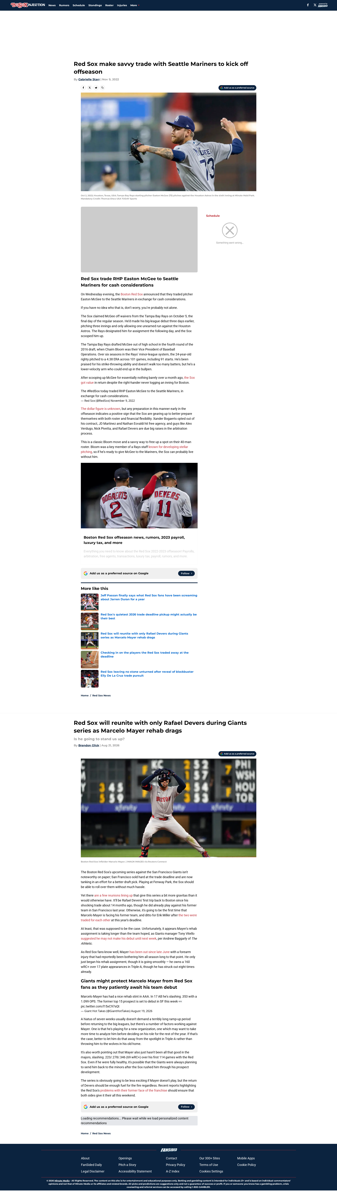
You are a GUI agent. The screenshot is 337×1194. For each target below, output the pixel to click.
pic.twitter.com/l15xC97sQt (100, 1006)
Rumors (64, 5)
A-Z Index (172, 1171)
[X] (315, 5)
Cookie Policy (246, 1165)
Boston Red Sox (132, 294)
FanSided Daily (91, 1165)
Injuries (122, 5)
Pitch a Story (127, 1165)
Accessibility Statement (135, 1171)
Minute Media (62, 1180)
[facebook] (308, 5)
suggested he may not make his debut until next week (118, 938)
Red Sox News (101, 695)
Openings (125, 1158)
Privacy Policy (175, 1165)
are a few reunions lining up (113, 895)
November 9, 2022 (123, 401)
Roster (109, 5)
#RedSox (93, 391)
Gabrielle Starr (89, 79)
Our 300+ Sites (209, 1158)
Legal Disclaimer (92, 1171)
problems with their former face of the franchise (133, 1090)
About (85, 1158)
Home (85, 695)
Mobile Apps (246, 1158)
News (52, 5)
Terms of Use (208, 1165)
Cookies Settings (211, 1171)
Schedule (79, 5)
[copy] (102, 87)
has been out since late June (149, 952)
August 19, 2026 (141, 1011)
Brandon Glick (88, 745)
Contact (171, 1158)
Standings (95, 5)
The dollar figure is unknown (100, 409)
